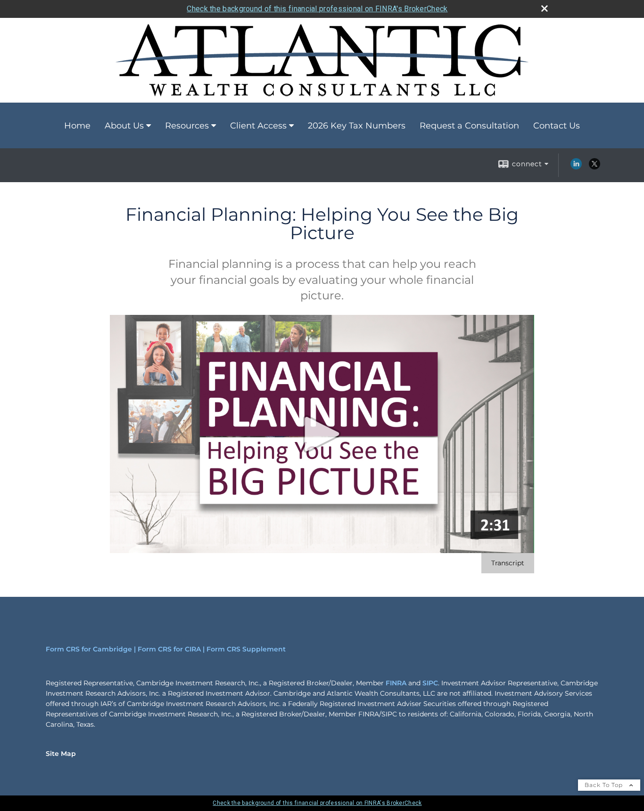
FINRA (396, 683)
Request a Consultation (469, 125)
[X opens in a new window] (594, 167)
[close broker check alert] (544, 8)
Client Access (258, 125)
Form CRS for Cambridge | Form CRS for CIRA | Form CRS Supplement (166, 649)
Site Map (61, 753)
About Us (124, 125)
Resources (187, 125)
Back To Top (605, 784)
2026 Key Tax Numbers (356, 125)
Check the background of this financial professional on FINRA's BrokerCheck (317, 8)
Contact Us (556, 125)
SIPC (430, 683)
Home (77, 125)
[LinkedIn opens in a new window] (576, 167)
